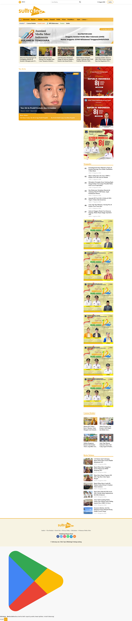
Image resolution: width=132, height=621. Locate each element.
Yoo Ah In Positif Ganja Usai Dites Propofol (63, 117)
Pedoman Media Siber (85, 530)
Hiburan (22, 111)
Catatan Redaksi (31, 23)
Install (2, 619)
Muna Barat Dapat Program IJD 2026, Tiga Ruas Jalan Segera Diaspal (103, 477)
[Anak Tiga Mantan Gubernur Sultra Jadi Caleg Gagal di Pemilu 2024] (106, 438)
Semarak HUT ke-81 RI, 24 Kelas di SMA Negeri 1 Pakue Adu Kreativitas (100, 199)
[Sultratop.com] (32, 11)
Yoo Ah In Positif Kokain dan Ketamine (38, 108)
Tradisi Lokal (41, 23)
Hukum (40, 19)
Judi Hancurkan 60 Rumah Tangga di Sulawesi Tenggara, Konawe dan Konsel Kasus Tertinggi (66, 59)
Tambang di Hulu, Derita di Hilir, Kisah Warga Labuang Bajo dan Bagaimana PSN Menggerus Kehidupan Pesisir (103, 59)
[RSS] (74, 536)
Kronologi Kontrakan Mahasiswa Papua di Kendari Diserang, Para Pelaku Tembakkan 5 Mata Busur (100, 169)
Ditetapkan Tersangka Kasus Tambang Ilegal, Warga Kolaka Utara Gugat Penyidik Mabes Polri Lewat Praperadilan (101, 183)
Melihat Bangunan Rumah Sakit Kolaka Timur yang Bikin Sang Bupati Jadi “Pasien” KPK (90, 445)
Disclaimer (74, 530)
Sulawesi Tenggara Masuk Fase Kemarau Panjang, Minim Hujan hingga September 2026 (100, 212)
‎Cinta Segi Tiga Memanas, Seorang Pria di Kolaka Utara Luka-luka (100, 205)
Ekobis (46, 19)
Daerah (33, 19)
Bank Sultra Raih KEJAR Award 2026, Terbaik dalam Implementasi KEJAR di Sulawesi (103, 493)
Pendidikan (71, 19)
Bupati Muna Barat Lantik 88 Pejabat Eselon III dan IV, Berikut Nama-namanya (103, 485)
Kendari (22, 23)
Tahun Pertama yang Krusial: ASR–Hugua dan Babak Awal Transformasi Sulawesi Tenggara (105, 428)
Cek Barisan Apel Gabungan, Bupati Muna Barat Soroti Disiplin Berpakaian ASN (103, 460)
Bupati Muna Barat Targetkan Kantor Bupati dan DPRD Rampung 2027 (102, 468)
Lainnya (84, 19)
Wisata (64, 19)
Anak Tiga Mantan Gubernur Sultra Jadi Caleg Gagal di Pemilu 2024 (105, 445)
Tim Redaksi (50, 530)
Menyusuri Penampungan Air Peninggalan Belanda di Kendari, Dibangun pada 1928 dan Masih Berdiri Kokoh (28, 59)
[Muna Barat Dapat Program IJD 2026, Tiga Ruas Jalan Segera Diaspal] (88, 477)
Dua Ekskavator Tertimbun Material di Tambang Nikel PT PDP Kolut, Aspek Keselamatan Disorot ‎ (99, 192)
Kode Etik (58, 530)
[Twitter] (61, 536)
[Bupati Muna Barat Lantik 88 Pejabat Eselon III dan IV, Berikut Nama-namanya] (88, 486)
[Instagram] (64, 536)
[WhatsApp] (67, 536)
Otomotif (52, 19)
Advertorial (26, 19)
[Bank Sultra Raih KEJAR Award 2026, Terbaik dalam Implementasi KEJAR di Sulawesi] (88, 494)
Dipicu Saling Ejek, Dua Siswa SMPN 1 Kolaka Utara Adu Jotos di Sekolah (99, 176)
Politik (58, 19)
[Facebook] (57, 536)
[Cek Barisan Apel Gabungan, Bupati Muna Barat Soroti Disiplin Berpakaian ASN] (88, 461)
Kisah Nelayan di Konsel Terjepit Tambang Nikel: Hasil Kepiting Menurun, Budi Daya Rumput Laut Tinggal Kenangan (85, 59)
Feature (62, 23)
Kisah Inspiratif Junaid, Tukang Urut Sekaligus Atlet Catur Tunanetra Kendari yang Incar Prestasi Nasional (46, 59)
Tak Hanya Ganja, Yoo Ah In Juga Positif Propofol (34, 117)
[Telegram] (71, 536)
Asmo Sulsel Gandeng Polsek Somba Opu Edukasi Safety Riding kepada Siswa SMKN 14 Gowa (103, 501)
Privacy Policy (66, 530)
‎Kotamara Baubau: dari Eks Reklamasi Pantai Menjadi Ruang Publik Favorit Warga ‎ (103, 509)
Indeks (110, 2)
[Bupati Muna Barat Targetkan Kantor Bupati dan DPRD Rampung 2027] (88, 469)
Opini (78, 19)
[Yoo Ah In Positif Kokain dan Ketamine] (50, 92)
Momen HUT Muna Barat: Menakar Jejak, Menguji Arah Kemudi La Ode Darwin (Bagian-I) (90, 428)
